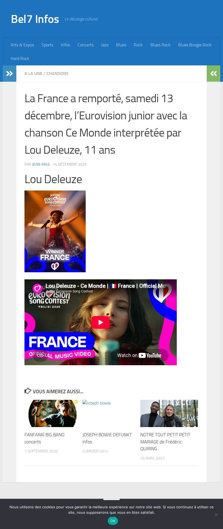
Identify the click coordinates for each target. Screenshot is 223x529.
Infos (65, 44)
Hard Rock (20, 58)
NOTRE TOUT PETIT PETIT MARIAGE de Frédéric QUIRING (165, 441)
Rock (138, 44)
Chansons (58, 73)
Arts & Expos (22, 44)
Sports (47, 44)
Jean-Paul (41, 164)
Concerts (86, 44)
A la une (33, 73)
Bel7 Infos (35, 19)
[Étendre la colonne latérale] (9, 73)
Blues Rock (160, 44)
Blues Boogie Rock (195, 44)
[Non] (216, 514)
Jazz (105, 44)
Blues (121, 44)
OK (113, 521)
